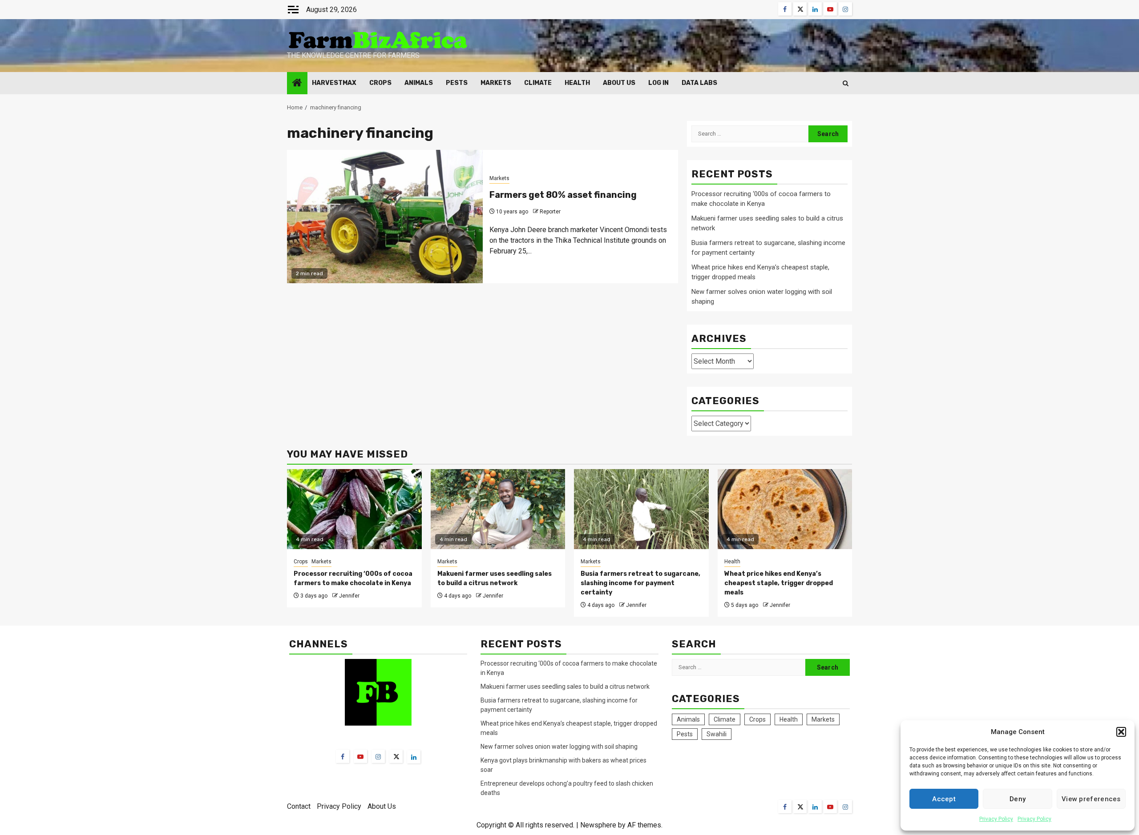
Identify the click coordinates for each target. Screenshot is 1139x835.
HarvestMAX (334, 83)
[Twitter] (396, 756)
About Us (619, 83)
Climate (538, 83)
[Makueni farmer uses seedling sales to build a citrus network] (498, 509)
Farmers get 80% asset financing (563, 194)
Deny (1018, 799)
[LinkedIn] (413, 756)
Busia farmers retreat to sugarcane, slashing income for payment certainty (640, 583)
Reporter (550, 212)
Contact (299, 806)
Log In (658, 83)
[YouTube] (360, 756)
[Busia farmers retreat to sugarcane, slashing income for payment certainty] (641, 509)
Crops (380, 83)
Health (577, 83)
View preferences (1091, 799)
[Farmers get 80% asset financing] (385, 216)
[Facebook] (342, 756)
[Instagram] (378, 756)
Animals (418, 83)
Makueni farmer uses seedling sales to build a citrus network (566, 686)
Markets (496, 83)
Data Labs (699, 83)
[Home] (297, 83)
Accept (944, 799)
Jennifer (349, 596)
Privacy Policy (996, 819)
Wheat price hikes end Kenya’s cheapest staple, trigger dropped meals (778, 583)
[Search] (845, 83)
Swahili (717, 734)
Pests (457, 83)
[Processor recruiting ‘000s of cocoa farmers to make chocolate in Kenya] (354, 509)
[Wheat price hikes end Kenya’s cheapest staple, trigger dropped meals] (785, 509)
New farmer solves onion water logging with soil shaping (559, 746)
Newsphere (598, 825)
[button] (1121, 731)
